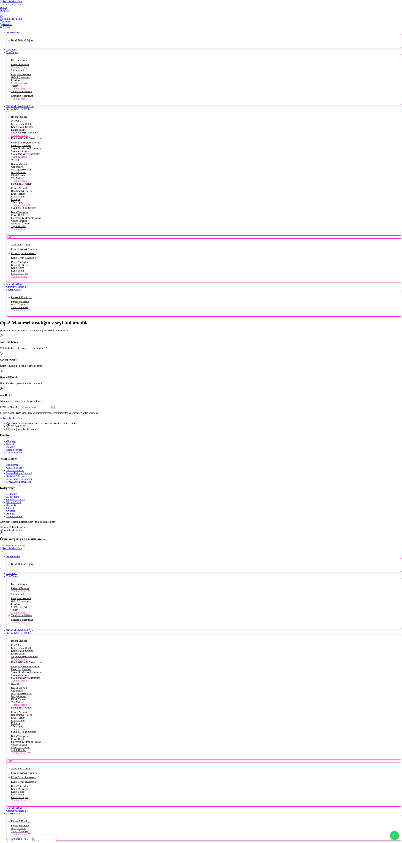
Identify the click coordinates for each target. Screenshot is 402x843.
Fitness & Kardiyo (20, 301)
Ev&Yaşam (12, 52)
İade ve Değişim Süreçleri (19, 473)
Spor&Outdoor (13, 289)
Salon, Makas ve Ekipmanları (25, 154)
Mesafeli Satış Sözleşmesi (19, 479)
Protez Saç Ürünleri (21, 145)
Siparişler (11, 444)
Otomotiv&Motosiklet (17, 286)
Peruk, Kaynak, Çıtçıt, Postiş (25, 142)
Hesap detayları (14, 449)
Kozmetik (11, 505)
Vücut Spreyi (17, 202)
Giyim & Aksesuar (15, 499)
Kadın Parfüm (18, 196)
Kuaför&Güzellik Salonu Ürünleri (28, 138)
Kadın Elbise (17, 268)
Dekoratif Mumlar (20, 64)
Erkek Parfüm (18, 193)
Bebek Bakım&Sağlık (22, 40)
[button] (1, 16)
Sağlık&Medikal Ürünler (23, 208)
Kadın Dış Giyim (19, 265)
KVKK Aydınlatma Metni (19, 481)
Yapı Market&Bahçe (21, 91)
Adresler (10, 447)
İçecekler (15, 80)
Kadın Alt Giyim (19, 262)
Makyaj (15, 159)
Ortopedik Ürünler (20, 223)
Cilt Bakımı (17, 121)
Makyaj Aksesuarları (21, 169)
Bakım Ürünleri (19, 117)
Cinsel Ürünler (18, 215)
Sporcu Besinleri (19, 307)
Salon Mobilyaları (20, 151)
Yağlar (14, 85)
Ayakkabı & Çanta (20, 244)
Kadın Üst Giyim (19, 273)
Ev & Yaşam (12, 496)
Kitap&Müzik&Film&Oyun (20, 106)
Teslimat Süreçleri (15, 470)
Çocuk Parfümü (19, 188)
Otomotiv (11, 508)
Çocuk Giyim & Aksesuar (24, 249)
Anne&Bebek (13, 32)
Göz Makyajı (17, 166)
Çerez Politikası (14, 467)
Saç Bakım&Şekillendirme (24, 132)
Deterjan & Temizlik (21, 74)
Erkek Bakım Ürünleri (22, 124)
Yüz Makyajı (17, 178)
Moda (9, 237)
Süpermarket (17, 70)
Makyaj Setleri (18, 172)
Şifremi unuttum (14, 452)
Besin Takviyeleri (20, 212)
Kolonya (15, 199)
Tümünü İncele (19, 67)
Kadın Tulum (17, 270)
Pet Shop (10, 513)
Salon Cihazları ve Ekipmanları (26, 148)
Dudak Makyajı (19, 164)
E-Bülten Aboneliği (9, 407)
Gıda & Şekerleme (20, 77)
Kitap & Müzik (13, 502)
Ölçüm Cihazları (19, 220)
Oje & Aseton (18, 175)
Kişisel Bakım (18, 129)
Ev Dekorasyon (19, 60)
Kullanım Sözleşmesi (16, 476)
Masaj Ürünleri (18, 304)
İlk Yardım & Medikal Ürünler (26, 218)
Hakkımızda (12, 464)
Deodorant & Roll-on (21, 191)
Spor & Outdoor (14, 516)
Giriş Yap (11, 441)
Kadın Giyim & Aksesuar (23, 257)
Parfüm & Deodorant (21, 183)
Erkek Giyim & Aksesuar (23, 253)
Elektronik (11, 49)
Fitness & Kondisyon (21, 297)
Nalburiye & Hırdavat (22, 95)
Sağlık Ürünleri (18, 226)
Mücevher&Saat (14, 284)
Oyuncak (10, 510)
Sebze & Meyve (19, 83)
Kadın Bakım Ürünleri (22, 127)
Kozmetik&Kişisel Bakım (19, 109)
